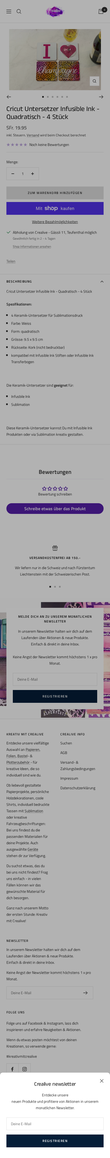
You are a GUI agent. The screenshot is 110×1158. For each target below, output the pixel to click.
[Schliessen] (102, 1081)
